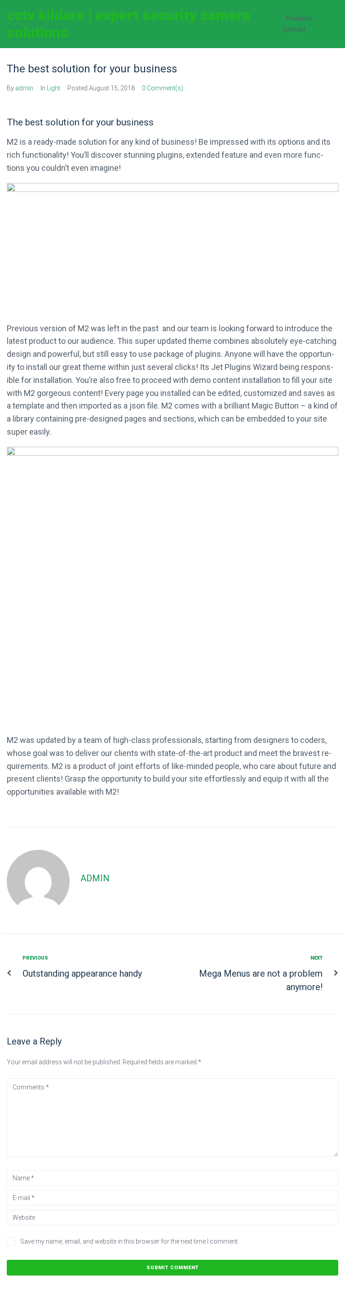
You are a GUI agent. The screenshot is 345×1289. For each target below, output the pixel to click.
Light (53, 88)
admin (24, 88)
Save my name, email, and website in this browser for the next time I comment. (129, 1241)
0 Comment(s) (162, 88)
